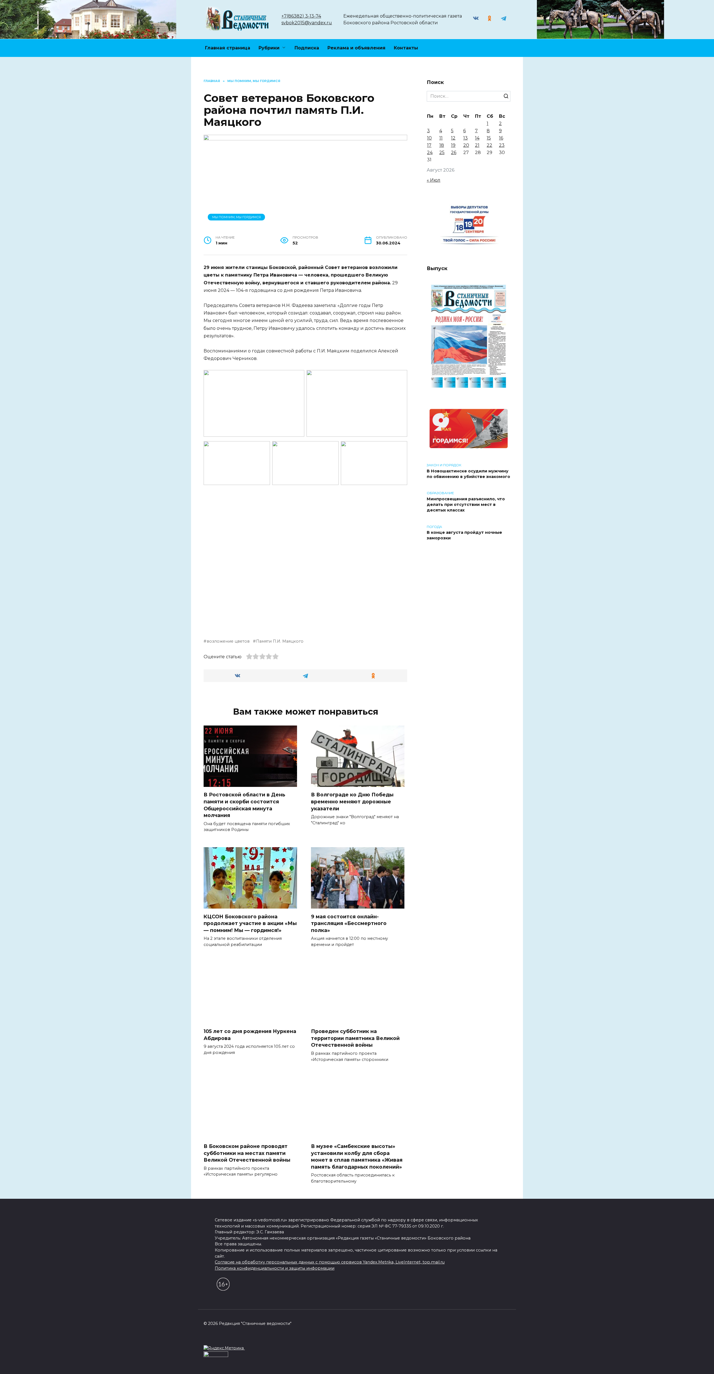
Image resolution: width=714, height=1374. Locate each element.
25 (442, 152)
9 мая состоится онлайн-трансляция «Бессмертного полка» (349, 923)
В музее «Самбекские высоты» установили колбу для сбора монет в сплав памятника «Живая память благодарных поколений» (356, 1156)
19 (453, 145)
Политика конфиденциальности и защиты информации (274, 1268)
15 (489, 138)
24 (430, 152)
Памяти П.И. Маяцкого (279, 641)
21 (477, 145)
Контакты (406, 48)
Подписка (307, 48)
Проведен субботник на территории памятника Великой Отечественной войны (355, 1038)
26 (453, 152)
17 (429, 145)
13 (465, 138)
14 (477, 138)
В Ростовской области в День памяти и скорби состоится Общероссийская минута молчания (244, 805)
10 (429, 138)
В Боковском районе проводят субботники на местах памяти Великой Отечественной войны (247, 1153)
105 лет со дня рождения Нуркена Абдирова (250, 1034)
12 (453, 138)
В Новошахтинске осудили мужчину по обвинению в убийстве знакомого (468, 474)
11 (441, 138)
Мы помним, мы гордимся (236, 217)
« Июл (433, 180)
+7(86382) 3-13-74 (301, 16)
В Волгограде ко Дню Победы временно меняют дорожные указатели (352, 801)
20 (466, 145)
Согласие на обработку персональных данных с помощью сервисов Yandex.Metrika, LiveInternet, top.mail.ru (330, 1262)
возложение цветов (228, 641)
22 (489, 145)
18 (441, 145)
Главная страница (227, 48)
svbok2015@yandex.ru (306, 22)
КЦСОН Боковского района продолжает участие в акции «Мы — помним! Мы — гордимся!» (250, 923)
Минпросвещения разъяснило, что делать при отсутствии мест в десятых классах (466, 504)
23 (502, 145)
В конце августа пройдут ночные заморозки (464, 535)
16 (501, 138)
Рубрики (269, 48)
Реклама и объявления (356, 48)
